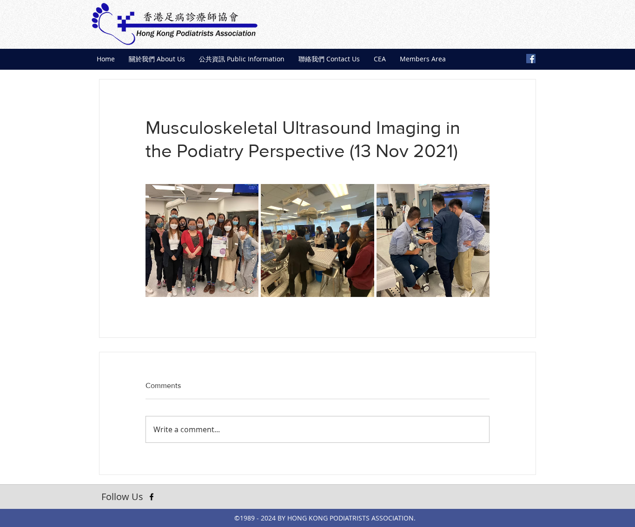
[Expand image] (202, 240)
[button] (157, 59)
